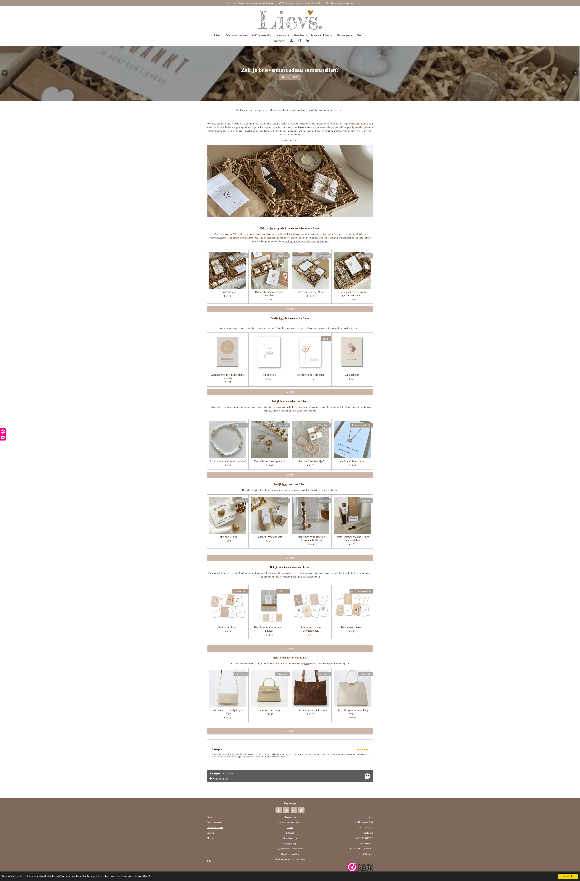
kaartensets (290, 573)
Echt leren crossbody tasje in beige (227, 711)
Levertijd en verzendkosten (289, 822)
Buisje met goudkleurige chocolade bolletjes (310, 538)
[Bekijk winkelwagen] (308, 41)
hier (271, 228)
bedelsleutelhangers (263, 490)
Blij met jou (269, 374)
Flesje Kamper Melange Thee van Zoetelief (352, 538)
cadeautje (311, 576)
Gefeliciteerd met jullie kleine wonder (228, 376)
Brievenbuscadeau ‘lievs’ (310, 292)
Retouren (290, 833)
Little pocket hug (228, 536)
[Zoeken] (299, 40)
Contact (290, 827)
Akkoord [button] (568, 876)
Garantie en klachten (290, 854)
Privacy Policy (290, 843)
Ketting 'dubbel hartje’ (352, 461)
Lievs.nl (327, 234)
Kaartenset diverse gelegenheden (310, 629)
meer (306, 663)
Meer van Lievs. (214, 838)
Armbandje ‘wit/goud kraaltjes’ (228, 461)
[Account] (291, 41)
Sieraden (210, 833)
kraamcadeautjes (282, 490)
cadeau (308, 410)
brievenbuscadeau (316, 407)
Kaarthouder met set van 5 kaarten (269, 629)
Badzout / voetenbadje (269, 536)
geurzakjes (315, 490)
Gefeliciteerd (352, 374)
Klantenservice (290, 817)
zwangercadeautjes (300, 490)
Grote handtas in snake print (311, 710)
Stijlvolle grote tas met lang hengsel (352, 711)
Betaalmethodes (290, 838)
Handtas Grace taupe (269, 710)
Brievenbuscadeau (223, 234)
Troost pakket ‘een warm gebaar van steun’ (352, 293)
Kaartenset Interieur (352, 627)
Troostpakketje (227, 292)
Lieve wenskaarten (215, 827)
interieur (347, 328)
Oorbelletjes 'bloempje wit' (269, 461)
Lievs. (209, 817)
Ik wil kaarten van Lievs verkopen (290, 859)
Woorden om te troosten (311, 374)
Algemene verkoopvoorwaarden (290, 849)
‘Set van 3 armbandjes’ (310, 461)
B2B (209, 860)
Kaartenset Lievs (227, 627)
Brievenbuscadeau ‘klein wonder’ (269, 293)
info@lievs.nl (367, 854)
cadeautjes (316, 234)
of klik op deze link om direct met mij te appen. (306, 241)
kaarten (271, 328)
